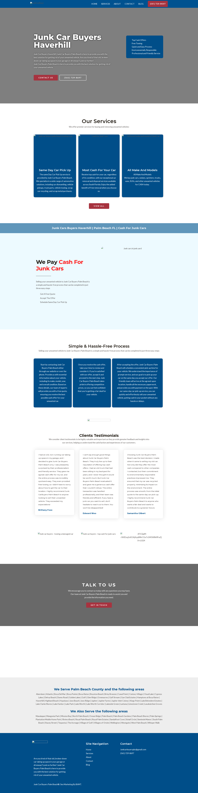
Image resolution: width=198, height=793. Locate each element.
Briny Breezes (111, 694)
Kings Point (135, 701)
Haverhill (40, 701)
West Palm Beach (138, 723)
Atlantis (49, 694)
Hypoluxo (64, 701)
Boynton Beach (96, 694)
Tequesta (62, 723)
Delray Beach (50, 697)
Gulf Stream (114, 697)
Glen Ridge (91, 697)
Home (94, 4)
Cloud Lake (148, 694)
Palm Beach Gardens (122, 716)
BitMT (78, 784)
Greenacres (103, 697)
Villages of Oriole (101, 723)
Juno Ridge (85, 701)
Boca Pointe (72, 694)
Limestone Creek (136, 704)
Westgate (125, 723)
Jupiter (94, 701)
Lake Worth (80, 704)
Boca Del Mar (60, 694)
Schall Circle (131, 719)
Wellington (115, 723)
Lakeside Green (112, 704)
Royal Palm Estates (100, 719)
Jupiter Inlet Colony (120, 701)
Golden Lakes (74, 697)
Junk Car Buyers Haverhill (67, 41)
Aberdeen (40, 694)
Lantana (123, 704)
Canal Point (123, 694)
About (117, 4)
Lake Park (69, 704)
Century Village (136, 694)
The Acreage (73, 723)
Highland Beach (52, 701)
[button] (158, 4)
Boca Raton (84, 694)
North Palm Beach (80, 716)
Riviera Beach (68, 719)
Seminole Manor (144, 719)
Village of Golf (86, 723)
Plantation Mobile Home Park (48, 719)
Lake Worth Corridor (95, 704)
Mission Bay (66, 716)
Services (105, 4)
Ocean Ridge (95, 716)
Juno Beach (74, 701)
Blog (141, 4)
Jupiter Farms (104, 701)
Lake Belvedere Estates (151, 701)
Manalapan (40, 716)
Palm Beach (107, 716)
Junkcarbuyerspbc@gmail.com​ (133, 749)
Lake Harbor (58, 704)
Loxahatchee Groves (153, 704)
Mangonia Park (53, 716)
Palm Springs (155, 716)
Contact (130, 4)
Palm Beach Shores (140, 716)
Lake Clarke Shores (44, 704)
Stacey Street (51, 723)
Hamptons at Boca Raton (148, 697)
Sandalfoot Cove (117, 719)
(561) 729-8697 (127, 753)
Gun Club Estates (128, 697)
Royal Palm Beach (83, 719)
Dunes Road (62, 697)
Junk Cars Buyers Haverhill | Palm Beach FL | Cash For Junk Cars (99, 228)
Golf (84, 697)
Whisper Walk (154, 723)
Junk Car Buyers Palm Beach (46, 64)
